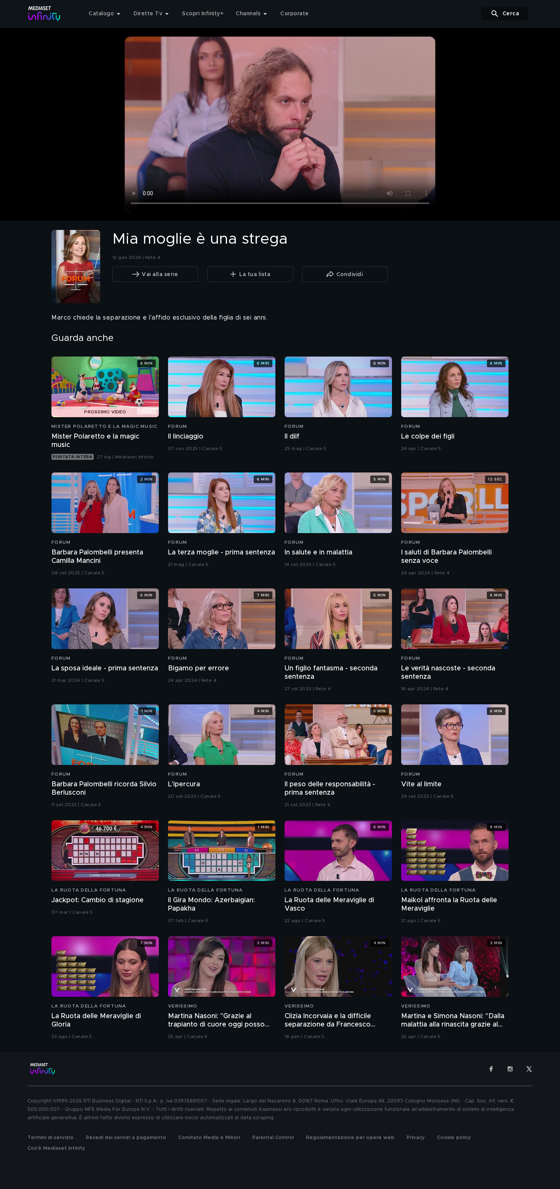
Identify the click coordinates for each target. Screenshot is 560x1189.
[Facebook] (491, 1068)
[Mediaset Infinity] (44, 13)
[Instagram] (510, 1068)
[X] (529, 1068)
